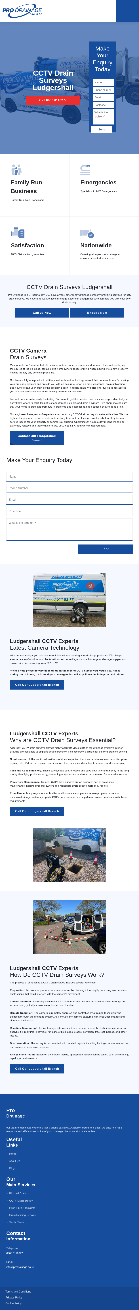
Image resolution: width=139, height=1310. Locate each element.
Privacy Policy (13, 1297)
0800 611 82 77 (68, 425)
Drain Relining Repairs (22, 1215)
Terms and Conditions (18, 1291)
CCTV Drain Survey (21, 1200)
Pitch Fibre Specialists (22, 1207)
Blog (11, 1168)
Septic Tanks (16, 1222)
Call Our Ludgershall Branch (37, 684)
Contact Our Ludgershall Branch (37, 438)
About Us (14, 1160)
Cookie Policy (13, 1303)
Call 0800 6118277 (53, 100)
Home (12, 1153)
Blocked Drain (17, 1193)
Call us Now (42, 312)
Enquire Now (97, 312)
